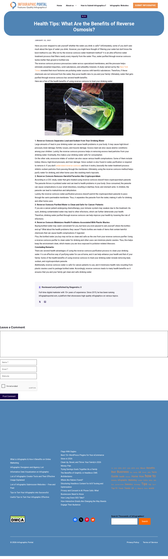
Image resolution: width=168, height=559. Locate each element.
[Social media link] (40, 302)
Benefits (150, 467)
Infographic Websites (119, 5)
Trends (127, 488)
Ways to (140, 488)
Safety (150, 480)
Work (146, 488)
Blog (84, 16)
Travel (120, 488)
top (149, 484)
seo (154, 480)
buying (135, 472)
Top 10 (114, 488)
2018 (128, 468)
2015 (115, 468)
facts (154, 472)
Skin (112, 484)
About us (70, 5)
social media (119, 484)
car (139, 472)
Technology (137, 484)
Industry (114, 480)
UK (132, 488)
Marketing (132, 480)
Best (113, 472)
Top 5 (154, 484)
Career (144, 472)
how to (150, 476)
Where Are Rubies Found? (72, 480)
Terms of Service (150, 542)
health (121, 476)
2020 (137, 468)
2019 (133, 468)
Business (123, 472)
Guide (114, 476)
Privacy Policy (133, 542)
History (128, 477)
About (142, 468)
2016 (120, 468)
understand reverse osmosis (68, 165)
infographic (122, 480)
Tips (144, 484)
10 (112, 468)
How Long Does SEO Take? (72, 498)
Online (145, 480)
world (151, 488)
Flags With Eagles (68, 451)
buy (131, 472)
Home (59, 5)
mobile (140, 480)
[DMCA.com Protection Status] (17, 522)
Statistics (129, 484)
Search (145, 521)
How (141, 476)
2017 (124, 468)
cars (149, 472)
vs (135, 488)
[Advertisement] (78, 429)
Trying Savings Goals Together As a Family (79, 469)
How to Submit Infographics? (93, 5)
